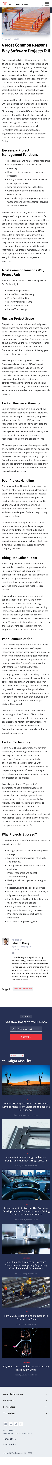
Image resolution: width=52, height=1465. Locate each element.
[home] (16, 3)
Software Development (23, 989)
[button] (26, 1394)
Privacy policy (9, 1444)
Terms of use (9, 1438)
